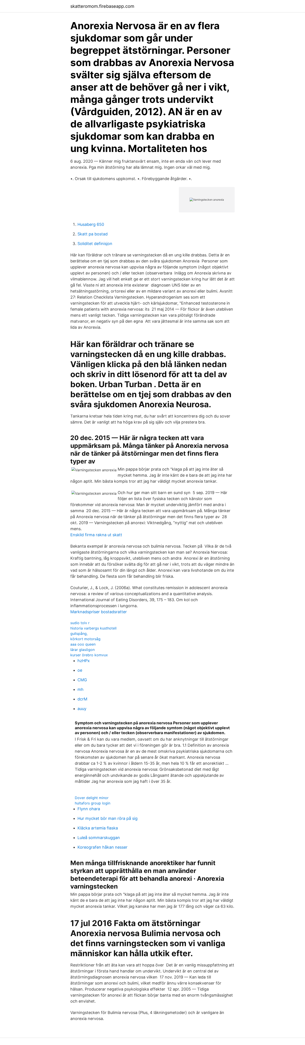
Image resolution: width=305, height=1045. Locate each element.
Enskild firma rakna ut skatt (96, 534)
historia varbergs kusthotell (93, 628)
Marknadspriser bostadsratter (98, 611)
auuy (81, 708)
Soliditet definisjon (94, 243)
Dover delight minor (92, 798)
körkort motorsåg (85, 639)
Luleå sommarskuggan (98, 837)
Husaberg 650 (90, 224)
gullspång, (79, 633)
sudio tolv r (80, 623)
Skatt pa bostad (92, 234)
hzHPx (83, 660)
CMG (82, 679)
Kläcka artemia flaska (97, 828)
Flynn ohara (88, 808)
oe (79, 670)
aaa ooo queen (83, 644)
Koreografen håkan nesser (102, 847)
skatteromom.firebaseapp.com (102, 6)
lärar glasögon (82, 649)
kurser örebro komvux (89, 655)
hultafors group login (92, 803)
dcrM (82, 699)
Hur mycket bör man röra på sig (107, 818)
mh (80, 689)
